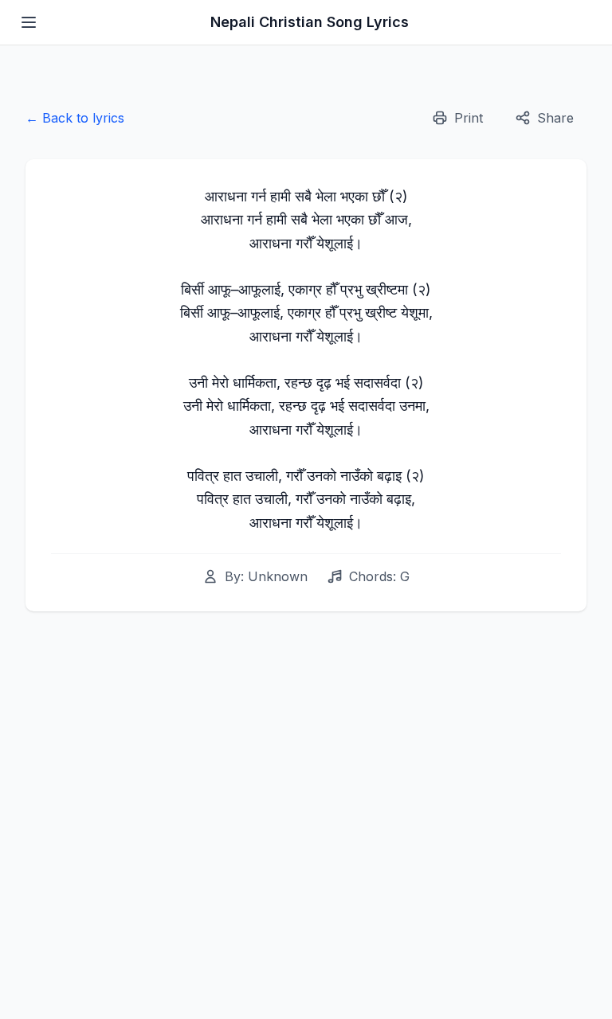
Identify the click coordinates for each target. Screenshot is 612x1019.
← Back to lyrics (75, 118)
